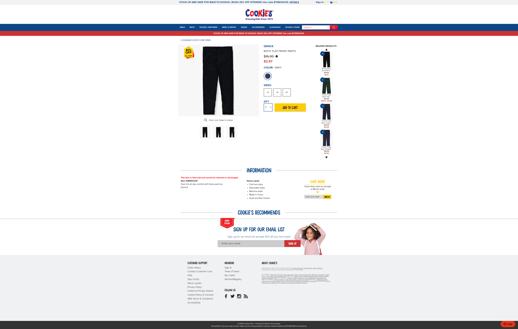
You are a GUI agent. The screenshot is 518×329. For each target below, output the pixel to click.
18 (277, 92)
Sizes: (268, 85)
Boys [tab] (192, 27)
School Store (292, 27)
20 (287, 92)
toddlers (295, 278)
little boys (315, 275)
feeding (311, 276)
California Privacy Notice (200, 291)
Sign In (320, 2)
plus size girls (288, 275)
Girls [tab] (182, 27)
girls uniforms (272, 283)
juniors (296, 275)
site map (304, 283)
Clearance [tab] (274, 27)
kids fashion (308, 268)
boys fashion (282, 283)
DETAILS (294, 2)
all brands (312, 281)
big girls (280, 275)
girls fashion (291, 283)
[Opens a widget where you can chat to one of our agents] (507, 324)
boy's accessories (280, 276)
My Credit (230, 275)
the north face (297, 281)
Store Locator (195, 283)
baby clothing (317, 268)
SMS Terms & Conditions (200, 299)
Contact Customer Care (200, 271)
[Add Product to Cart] (322, 53)
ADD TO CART (290, 108)
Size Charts (193, 279)
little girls (273, 275)
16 (268, 92)
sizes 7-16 (296, 279)
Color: (268, 67)
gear (316, 276)
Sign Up (327, 197)
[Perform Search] (334, 27)
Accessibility (194, 302)
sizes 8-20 (309, 278)
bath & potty (298, 276)
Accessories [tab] (258, 27)
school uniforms (297, 268)
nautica (278, 281)
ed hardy (273, 281)
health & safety (323, 276)
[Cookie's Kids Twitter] (233, 297)
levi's (283, 281)
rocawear (305, 281)
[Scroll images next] (326, 157)
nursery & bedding (268, 278)
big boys (322, 275)
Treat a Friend (232, 271)
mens (315, 278)
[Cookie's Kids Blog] (246, 297)
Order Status (194, 268)
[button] (187, 27)
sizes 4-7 (301, 278)
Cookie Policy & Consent (201, 295)
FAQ (190, 275)
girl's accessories (305, 275)
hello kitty (288, 281)
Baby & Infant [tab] (229, 27)
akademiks (320, 279)
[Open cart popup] (338, 2)
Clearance (187, 40)
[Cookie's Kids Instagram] (239, 297)
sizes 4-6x (288, 279)
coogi (267, 281)
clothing (306, 276)
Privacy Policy (195, 287)
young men (269, 276)
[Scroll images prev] (326, 49)
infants (289, 278)
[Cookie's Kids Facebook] (226, 297)
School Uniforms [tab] (208, 27)
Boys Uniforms (202, 40)
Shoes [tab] (244, 27)
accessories (321, 278)
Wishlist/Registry (233, 279)
